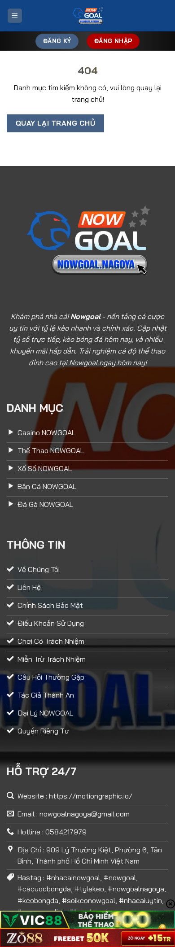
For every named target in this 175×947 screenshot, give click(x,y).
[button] (15, 16)
